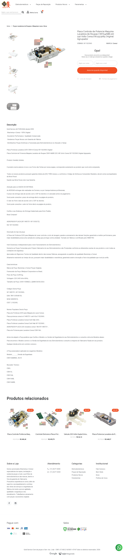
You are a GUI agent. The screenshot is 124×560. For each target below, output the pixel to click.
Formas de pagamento (109, 79)
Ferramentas (76, 478)
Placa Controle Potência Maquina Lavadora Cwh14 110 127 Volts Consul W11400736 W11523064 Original (19, 434)
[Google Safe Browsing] (82, 529)
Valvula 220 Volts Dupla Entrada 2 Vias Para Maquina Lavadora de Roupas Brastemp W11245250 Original (76, 434)
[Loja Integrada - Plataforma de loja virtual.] (66, 554)
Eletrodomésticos (78, 469)
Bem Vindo (99, 472)
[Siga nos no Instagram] (15, 503)
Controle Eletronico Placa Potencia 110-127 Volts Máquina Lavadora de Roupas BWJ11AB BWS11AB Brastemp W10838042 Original (48, 434)
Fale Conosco (100, 469)
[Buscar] (23, 12)
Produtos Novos (77, 475)
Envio (97, 475)
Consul (115, 43)
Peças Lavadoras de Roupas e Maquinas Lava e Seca (30, 26)
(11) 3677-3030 (55, 469)
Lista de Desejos (85, 79)
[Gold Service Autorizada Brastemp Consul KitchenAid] (5, 4)
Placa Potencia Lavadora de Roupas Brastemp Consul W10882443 (104, 434)
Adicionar (23, 424)
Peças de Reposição (79, 472)
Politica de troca (101, 478)
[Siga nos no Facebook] (9, 503)
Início (8, 26)
